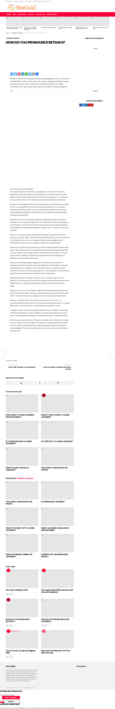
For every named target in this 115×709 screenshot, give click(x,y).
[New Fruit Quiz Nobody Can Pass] (100, 21)
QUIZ (14, 14)
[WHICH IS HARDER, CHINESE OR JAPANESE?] (22, 543)
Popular (44, 631)
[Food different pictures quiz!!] (66, 21)
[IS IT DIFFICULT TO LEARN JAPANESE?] (57, 430)
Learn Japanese (12, 361)
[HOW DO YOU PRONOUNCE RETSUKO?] (22, 608)
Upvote (21, 383)
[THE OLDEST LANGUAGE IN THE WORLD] (57, 456)
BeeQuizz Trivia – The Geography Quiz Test (82, 28)
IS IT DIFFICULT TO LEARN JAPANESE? (57, 441)
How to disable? (11, 697)
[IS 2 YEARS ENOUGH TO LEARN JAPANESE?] (22, 430)
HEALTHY (31, 14)
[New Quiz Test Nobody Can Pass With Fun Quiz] (14, 21)
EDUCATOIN (22, 14)
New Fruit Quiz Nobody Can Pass (100, 28)
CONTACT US (47, 1)
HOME (9, 14)
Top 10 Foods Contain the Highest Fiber (21, 651)
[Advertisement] (40, 58)
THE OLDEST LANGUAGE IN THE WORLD (54, 468)
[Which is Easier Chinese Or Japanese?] (22, 456)
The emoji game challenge (48, 27)
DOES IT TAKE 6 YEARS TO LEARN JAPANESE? (55, 416)
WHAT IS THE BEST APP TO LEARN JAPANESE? (20, 529)
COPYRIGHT (28, 1)
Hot (8, 570)
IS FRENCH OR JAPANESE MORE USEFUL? (54, 555)
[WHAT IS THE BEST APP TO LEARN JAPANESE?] (22, 517)
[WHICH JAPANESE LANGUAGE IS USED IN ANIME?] (57, 517)
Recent (95, 48)
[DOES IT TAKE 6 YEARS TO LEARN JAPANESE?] (57, 403)
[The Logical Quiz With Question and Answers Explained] (31, 21)
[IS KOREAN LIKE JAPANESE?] (57, 490)
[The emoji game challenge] (49, 21)
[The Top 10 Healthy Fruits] (22, 578)
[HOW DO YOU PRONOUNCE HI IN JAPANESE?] (57, 608)
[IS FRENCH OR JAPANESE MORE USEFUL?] (57, 543)
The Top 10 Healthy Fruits (17, 590)
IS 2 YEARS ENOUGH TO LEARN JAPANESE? (19, 442)
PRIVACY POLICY (37, 1)
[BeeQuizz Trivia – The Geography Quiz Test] (83, 21)
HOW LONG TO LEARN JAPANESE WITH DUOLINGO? (20, 416)
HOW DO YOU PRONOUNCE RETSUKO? (18, 620)
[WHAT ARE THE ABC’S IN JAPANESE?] (2, 354)
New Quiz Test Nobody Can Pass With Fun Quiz (14, 28)
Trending (44, 395)
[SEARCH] (107, 14)
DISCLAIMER (9, 1)
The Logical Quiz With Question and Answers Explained (30, 28)
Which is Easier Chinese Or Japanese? (17, 468)
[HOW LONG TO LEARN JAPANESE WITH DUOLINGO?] (22, 403)
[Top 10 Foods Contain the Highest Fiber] (22, 639)
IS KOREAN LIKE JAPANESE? (53, 501)
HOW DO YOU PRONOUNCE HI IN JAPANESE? (55, 620)
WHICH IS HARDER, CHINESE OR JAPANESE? (19, 555)
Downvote (57, 383)
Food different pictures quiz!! (65, 28)
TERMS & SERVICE (18, 1)
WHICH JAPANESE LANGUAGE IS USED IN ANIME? (55, 529)
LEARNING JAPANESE (24, 478)
